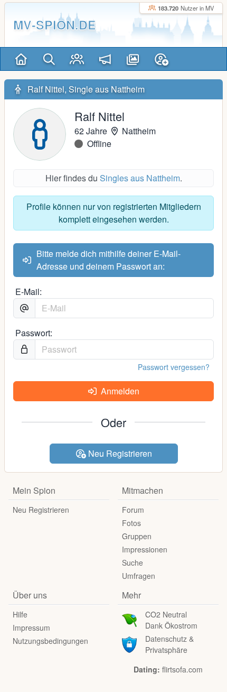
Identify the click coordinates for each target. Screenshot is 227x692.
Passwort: (33, 333)
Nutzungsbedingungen (50, 640)
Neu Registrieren (119, 453)
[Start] (21, 59)
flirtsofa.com (182, 669)
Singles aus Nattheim (140, 178)
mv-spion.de (54, 24)
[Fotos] (133, 59)
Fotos (131, 523)
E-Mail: (28, 291)
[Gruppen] (77, 59)
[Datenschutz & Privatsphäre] (129, 643)
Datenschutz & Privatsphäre (169, 644)
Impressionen (144, 549)
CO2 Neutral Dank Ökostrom (171, 620)
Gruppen (137, 536)
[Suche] (49, 59)
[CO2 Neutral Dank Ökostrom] (129, 619)
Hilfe (20, 614)
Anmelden (119, 391)
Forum (133, 509)
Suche (132, 562)
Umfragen (138, 575)
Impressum (31, 627)
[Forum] (105, 59)
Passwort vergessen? (174, 367)
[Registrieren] (161, 59)
